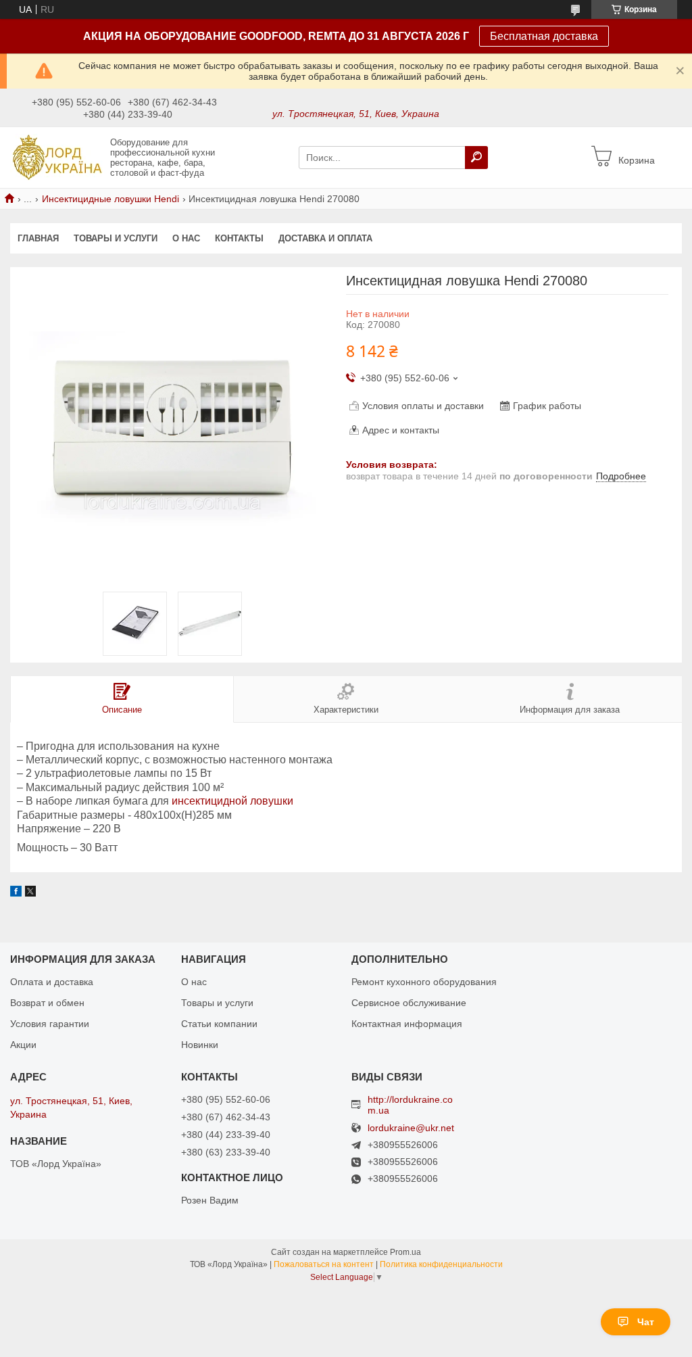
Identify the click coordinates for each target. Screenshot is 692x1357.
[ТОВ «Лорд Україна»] (56, 156)
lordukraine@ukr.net (411, 1128)
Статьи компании (219, 1023)
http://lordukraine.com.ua (410, 1105)
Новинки (199, 1044)
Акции (23, 1044)
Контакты (239, 238)
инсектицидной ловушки (232, 801)
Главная (38, 238)
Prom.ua (405, 1252)
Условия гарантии (49, 1023)
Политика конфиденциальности (441, 1264)
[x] (30, 893)
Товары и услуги (115, 238)
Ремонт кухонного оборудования (424, 981)
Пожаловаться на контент (324, 1264)
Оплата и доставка (51, 981)
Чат (645, 1321)
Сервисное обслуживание (408, 1002)
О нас (186, 238)
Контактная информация (406, 1023)
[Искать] (476, 157)
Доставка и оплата (325, 238)
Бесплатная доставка (544, 36)
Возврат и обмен (47, 1002)
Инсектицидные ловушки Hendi (110, 198)
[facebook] (16, 893)
